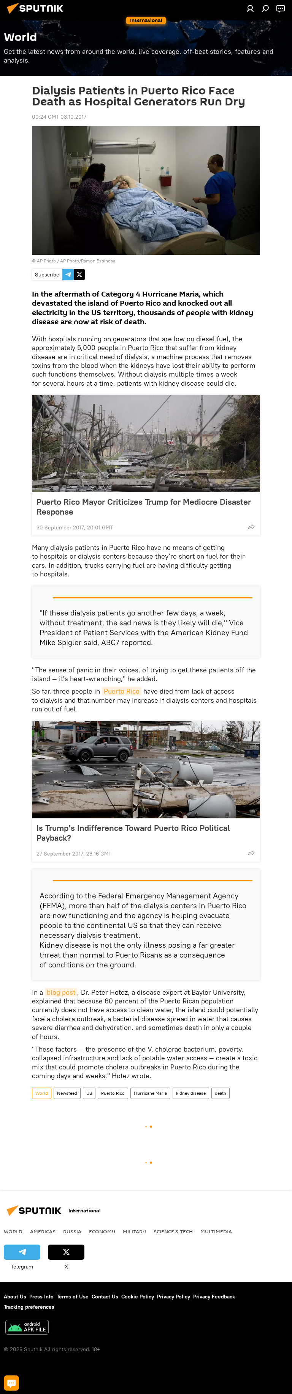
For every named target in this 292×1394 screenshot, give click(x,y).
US (89, 1093)
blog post (61, 992)
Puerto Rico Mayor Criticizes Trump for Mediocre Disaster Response (143, 506)
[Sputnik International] (37, 14)
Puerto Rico (122, 691)
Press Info (41, 1296)
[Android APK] (27, 1328)
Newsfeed (67, 1093)
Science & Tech (173, 1231)
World (41, 1093)
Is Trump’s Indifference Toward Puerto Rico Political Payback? (133, 833)
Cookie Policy (137, 1296)
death (220, 1093)
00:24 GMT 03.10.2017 (59, 116)
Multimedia (216, 1231)
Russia (72, 1231)
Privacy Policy (173, 1296)
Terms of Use (73, 1296)
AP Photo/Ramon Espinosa (87, 261)
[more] (251, 526)
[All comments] (11, 1383)
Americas (43, 1231)
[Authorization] (250, 8)
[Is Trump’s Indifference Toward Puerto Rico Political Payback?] (146, 769)
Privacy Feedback (214, 1296)
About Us (15, 1296)
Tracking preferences (29, 1306)
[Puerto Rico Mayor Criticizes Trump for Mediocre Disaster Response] (146, 443)
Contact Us (105, 1296)
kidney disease (191, 1093)
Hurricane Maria (150, 1093)
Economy (102, 1231)
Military (134, 1231)
